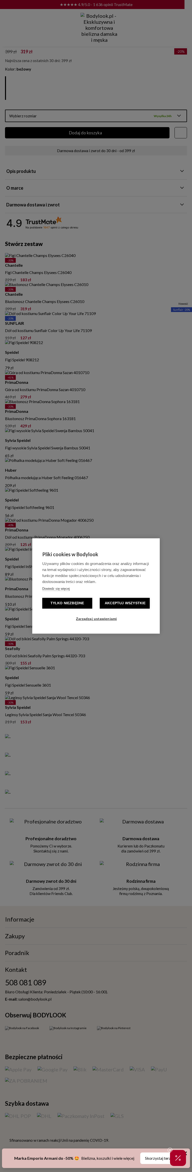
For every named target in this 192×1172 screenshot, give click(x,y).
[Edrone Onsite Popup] (96, 586)
